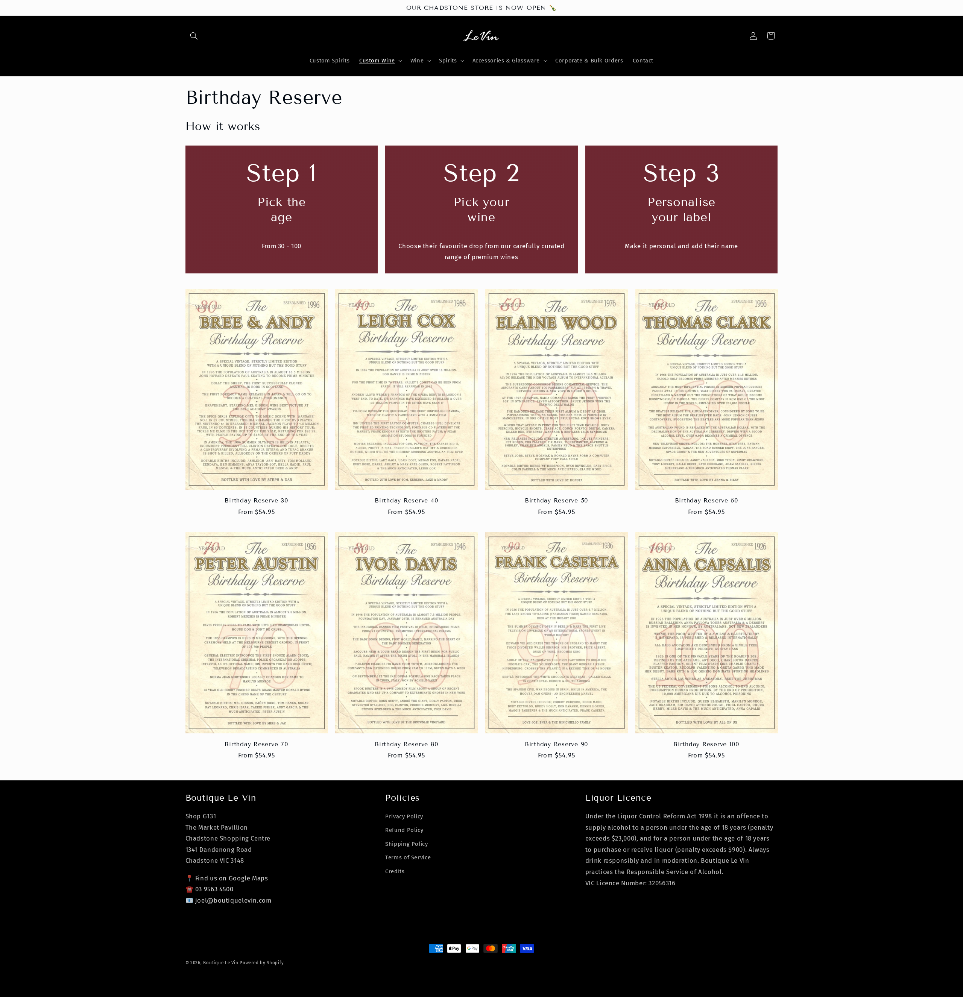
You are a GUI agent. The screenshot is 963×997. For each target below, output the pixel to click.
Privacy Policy (404, 816)
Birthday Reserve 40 (406, 500)
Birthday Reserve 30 (256, 500)
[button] (194, 35)
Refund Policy (404, 830)
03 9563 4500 (214, 889)
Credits (394, 871)
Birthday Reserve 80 (406, 744)
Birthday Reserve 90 (556, 744)
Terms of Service (408, 857)
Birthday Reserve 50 (556, 500)
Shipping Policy (406, 844)
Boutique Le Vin (220, 962)
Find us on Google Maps (231, 878)
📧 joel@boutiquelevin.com (228, 900)
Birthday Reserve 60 (706, 500)
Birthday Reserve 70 (256, 744)
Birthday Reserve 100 (706, 744)
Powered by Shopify (262, 962)
